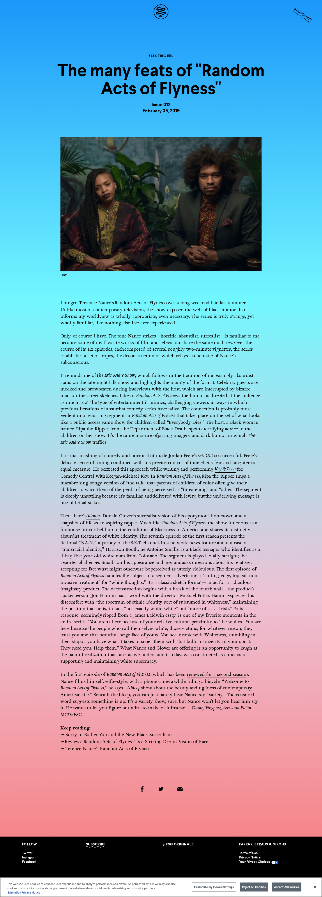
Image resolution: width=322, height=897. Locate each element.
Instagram (29, 857)
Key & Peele (226, 469)
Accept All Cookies (286, 887)
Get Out (205, 455)
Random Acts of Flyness (140, 303)
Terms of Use (248, 853)
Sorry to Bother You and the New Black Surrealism (118, 734)
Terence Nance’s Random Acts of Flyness (107, 748)
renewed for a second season (216, 674)
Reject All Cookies (253, 887)
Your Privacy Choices (255, 862)
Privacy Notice (249, 857)
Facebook (29, 862)
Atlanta (93, 516)
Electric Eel (161, 56)
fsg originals (179, 844)
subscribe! (303, 14)
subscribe (96, 844)
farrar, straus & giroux (263, 844)
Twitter (27, 853)
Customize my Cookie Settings (214, 887)
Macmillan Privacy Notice (24, 892)
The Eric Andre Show (115, 375)
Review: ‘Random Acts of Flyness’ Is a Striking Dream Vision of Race (136, 741)
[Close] (315, 887)
